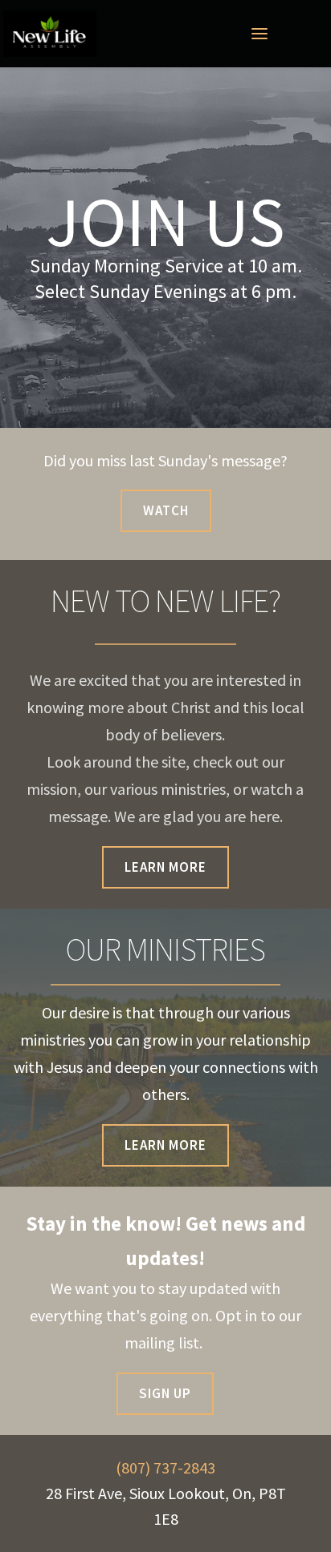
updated (218, 1288)
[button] (259, 34)
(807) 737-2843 (165, 1467)
